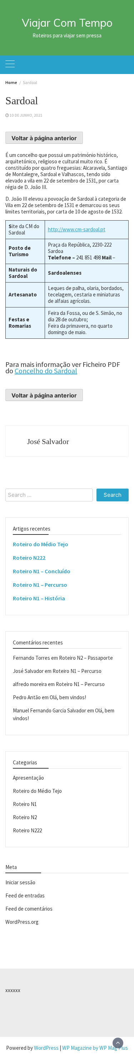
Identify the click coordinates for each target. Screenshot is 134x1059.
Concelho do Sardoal (46, 370)
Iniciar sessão (20, 882)
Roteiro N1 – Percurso (40, 584)
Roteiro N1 (25, 804)
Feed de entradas (25, 895)
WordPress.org (22, 921)
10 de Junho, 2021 (26, 115)
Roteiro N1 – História (39, 598)
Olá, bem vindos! (68, 697)
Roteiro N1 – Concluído (41, 571)
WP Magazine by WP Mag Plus (95, 1047)
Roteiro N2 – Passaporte (86, 657)
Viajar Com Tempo (67, 23)
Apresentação (28, 777)
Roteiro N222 (29, 557)
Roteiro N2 (25, 817)
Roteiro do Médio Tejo (40, 544)
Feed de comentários (29, 908)
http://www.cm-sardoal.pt (76, 229)
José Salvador (48, 441)
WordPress (46, 1047)
